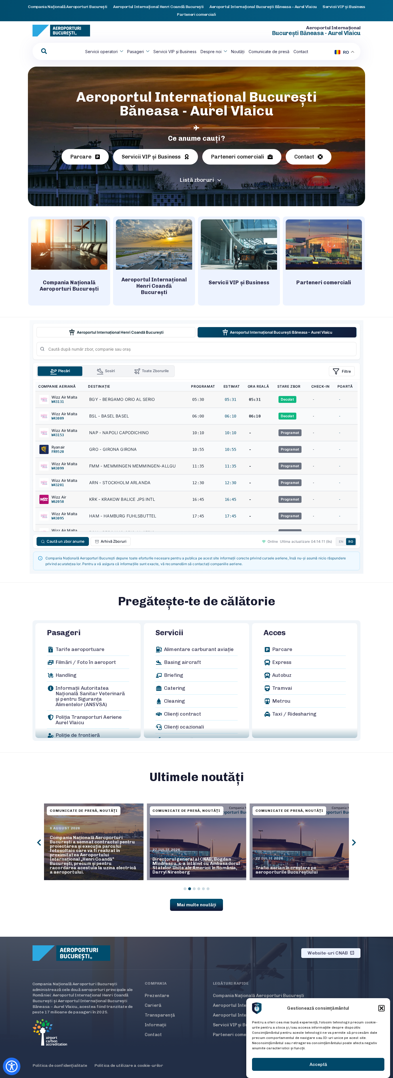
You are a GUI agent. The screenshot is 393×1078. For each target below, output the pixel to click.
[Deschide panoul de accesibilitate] (11, 1066)
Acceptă (318, 1064)
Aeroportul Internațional (333, 27)
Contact (300, 51)
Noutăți (238, 51)
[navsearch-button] (44, 52)
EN (341, 542)
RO (350, 542)
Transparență (160, 1015)
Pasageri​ (63, 632)
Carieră (153, 1005)
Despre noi (211, 51)
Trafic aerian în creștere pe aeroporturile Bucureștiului (183, 870)
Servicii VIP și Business (175, 51)
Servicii (169, 632)
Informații (156, 1024)
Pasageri (135, 51)
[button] (381, 1008)
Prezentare (157, 995)
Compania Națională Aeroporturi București (258, 995)
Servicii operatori (101, 51)
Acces (275, 632)
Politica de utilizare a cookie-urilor (128, 1065)
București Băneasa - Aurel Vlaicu (316, 33)
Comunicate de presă (269, 51)
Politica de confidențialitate (60, 1065)
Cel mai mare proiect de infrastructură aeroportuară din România (299, 870)
